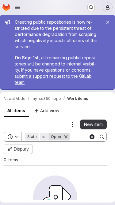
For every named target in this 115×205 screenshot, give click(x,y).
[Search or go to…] (91, 7)
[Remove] (66, 136)
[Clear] (92, 136)
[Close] (107, 22)
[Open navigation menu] (17, 7)
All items (16, 110)
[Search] (102, 137)
